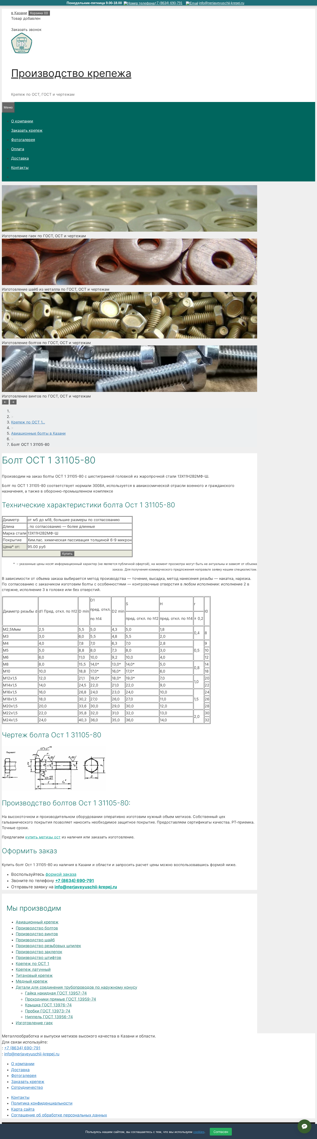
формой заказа (60, 874)
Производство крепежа (71, 73)
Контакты (20, 167)
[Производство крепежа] (21, 52)
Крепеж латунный (33, 969)
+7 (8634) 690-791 (74, 880)
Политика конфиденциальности (41, 1103)
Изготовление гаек (34, 1023)
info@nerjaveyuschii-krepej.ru (86, 886)
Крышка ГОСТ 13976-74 (48, 1005)
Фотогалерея (23, 139)
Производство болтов (37, 928)
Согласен (220, 1132)
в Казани (19, 12)
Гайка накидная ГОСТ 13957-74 (56, 993)
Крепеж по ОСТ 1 (32, 963)
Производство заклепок (39, 951)
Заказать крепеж (26, 130)
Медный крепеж (32, 981)
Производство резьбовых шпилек (48, 945)
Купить (67, 553)
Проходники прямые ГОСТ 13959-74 (60, 999)
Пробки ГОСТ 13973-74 (47, 1011)
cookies (198, 1132)
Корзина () (39, 13)
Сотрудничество (27, 1087)
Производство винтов (37, 934)
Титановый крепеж (34, 975)
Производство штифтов (38, 957)
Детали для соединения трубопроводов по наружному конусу (76, 987)
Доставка (20, 158)
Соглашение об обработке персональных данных (59, 1115)
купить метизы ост (43, 837)
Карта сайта (23, 1109)
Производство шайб (35, 940)
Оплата (17, 149)
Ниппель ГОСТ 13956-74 (49, 1016)
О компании (22, 121)
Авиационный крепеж (37, 922)
